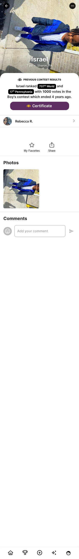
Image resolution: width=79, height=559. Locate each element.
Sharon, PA (44, 65)
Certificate (42, 106)
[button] (6, 6)
